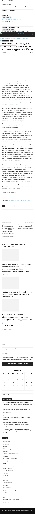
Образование (6, 473)
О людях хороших (8, 470)
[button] (2, 43)
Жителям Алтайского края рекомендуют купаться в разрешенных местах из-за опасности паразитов (25, 227)
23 (31, 386)
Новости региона (7, 468)
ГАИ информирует (8, 449)
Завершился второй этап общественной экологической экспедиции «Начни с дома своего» (17, 317)
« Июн (3, 394)
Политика (5, 480)
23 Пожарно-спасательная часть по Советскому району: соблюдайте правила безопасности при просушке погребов (18, 417)
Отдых (4, 478)
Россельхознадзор (8, 495)
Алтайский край (9, 205)
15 (26, 383)
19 (13, 386)
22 (26, 386)
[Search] (32, 34)
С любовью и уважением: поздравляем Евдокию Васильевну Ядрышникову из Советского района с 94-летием (17, 431)
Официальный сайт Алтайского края (19, 200)
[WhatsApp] (14, 215)
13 (17, 383)
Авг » (7, 394)
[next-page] (3, 323)
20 (17, 386)
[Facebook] (3, 215)
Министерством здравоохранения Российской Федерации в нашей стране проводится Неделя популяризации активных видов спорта (16, 269)
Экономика (6, 502)
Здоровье (5, 451)
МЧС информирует (8, 461)
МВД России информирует (10, 458)
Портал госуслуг (7, 482)
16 (31, 383)
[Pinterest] (10, 215)
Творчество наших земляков (11, 499)
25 (8, 389)
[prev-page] (2, 323)
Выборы (5, 446)
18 (8, 386)
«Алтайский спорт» (13, 104)
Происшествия (7, 487)
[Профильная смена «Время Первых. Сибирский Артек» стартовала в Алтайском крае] (17, 283)
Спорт (16, 205)
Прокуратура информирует (10, 490)
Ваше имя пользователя (8, 10)
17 (4, 386)
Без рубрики (6, 441)
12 (13, 383)
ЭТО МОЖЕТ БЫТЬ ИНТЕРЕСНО (13, 244)
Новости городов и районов (10, 466)
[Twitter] (7, 215)
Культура (5, 456)
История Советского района (10, 453)
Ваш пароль (5, 15)
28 (22, 389)
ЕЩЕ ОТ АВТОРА (8, 246)
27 (17, 389)
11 (8, 383)
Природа (5, 485)
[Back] (2, 2)
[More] (18, 215)
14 (22, 383)
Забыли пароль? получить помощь (11, 19)
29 (26, 389)
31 (4, 392)
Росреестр (5, 492)
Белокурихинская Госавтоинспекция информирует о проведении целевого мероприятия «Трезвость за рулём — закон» (17, 410)
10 (4, 383)
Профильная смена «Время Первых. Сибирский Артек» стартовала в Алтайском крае (17, 294)
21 (22, 386)
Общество (5, 475)
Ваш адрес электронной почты (10, 27)
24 (4, 389)
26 (13, 389)
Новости (5, 463)
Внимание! (6, 444)
